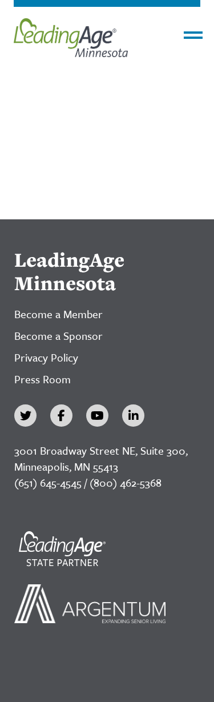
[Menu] (193, 35)
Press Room (42, 379)
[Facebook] (61, 415)
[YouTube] (97, 415)
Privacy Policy (46, 357)
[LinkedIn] (133, 415)
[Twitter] (25, 415)
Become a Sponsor (58, 335)
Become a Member (58, 314)
